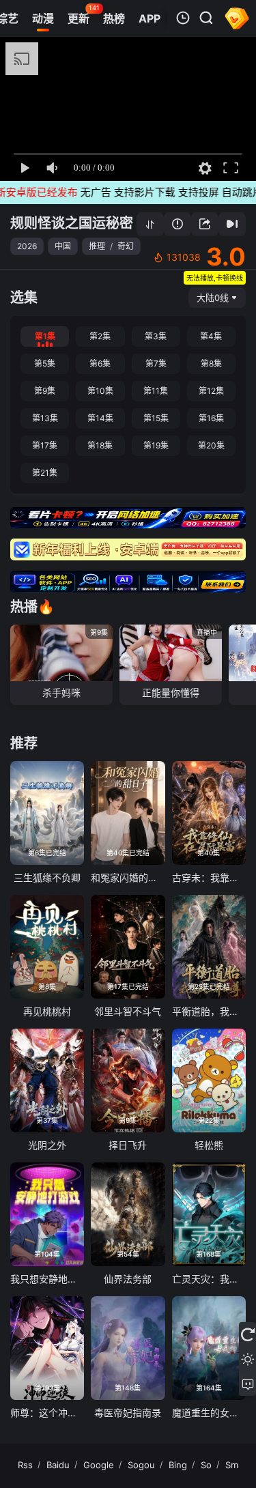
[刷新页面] (247, 1334)
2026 (27, 246)
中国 (63, 246)
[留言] (247, 1383)
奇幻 (125, 246)
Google (98, 1464)
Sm (231, 1464)
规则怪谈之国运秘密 (71, 223)
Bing (178, 1464)
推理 (97, 246)
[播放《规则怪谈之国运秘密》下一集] (232, 224)
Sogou (141, 1464)
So (206, 1464)
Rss (25, 1464)
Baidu (58, 1464)
